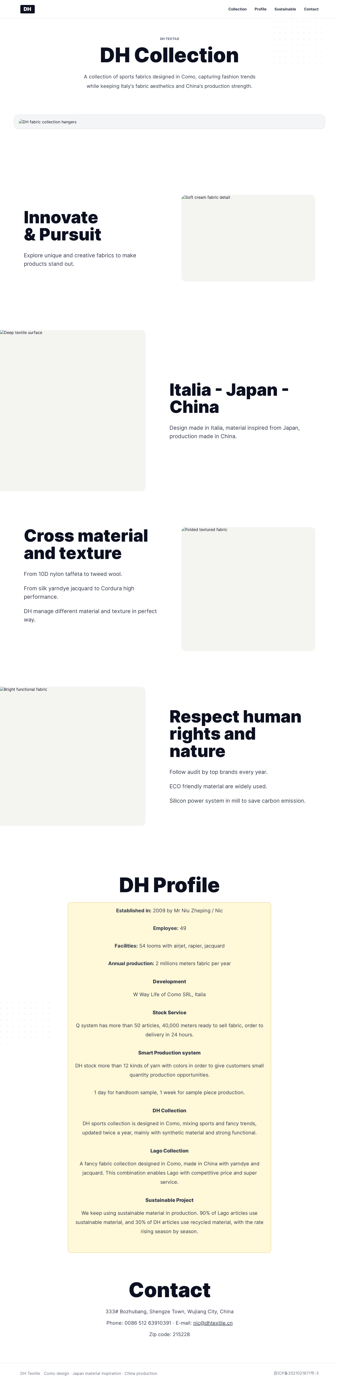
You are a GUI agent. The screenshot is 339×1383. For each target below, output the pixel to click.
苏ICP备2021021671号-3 (296, 1373)
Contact (311, 9)
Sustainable (285, 9)
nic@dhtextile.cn (213, 1323)
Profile (261, 9)
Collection (237, 9)
